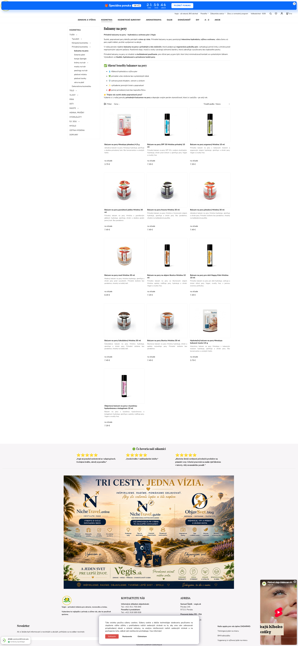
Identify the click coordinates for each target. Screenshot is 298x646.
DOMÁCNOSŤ (184, 20)
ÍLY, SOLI (73, 121)
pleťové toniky (80, 78)
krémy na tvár (80, 62)
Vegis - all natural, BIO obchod (186, 13)
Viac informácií (155, 631)
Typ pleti (75, 39)
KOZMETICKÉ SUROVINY (129, 20)
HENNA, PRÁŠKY (76, 112)
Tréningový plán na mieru (228, 631)
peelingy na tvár (81, 70)
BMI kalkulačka (224, 635)
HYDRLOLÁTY (75, 117)
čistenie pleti (79, 54)
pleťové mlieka (80, 74)
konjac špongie (80, 58)
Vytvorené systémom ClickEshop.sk (149, 645)
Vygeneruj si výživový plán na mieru (232, 640)
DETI (71, 104)
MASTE (72, 108)
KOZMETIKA (106, 20)
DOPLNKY (73, 134)
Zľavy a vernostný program (237, 13)
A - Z (207, 20)
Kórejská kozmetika (80, 43)
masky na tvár (80, 66)
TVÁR (71, 34)
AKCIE (217, 20)
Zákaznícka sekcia (217, 13)
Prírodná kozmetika (80, 47)
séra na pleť (79, 82)
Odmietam (142, 636)
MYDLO (72, 126)
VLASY (72, 95)
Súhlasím (112, 636)
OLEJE (169, 20)
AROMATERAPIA (153, 20)
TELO (71, 90)
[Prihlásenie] (281, 13)
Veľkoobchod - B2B (258, 13)
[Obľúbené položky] (276, 13)
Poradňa (204, 13)
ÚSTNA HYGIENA (77, 130)
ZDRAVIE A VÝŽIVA (87, 20)
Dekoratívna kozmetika (81, 86)
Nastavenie (127, 636)
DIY (197, 20)
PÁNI (71, 99)
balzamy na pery (81, 51)
